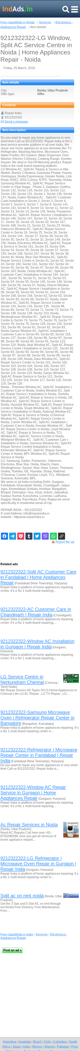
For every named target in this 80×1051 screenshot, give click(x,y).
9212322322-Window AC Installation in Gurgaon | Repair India (37, 644)
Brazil (37, 1041)
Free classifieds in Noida (17, 22)
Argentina (9, 1041)
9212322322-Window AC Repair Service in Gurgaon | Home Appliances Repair (33, 792)
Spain (17, 1046)
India (26, 1046)
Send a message (16, 121)
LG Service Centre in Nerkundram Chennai (22, 679)
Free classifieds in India (16, 934)
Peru (74, 1046)
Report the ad (65, 542)
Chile (47, 1041)
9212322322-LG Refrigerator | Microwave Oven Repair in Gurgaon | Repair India (38, 864)
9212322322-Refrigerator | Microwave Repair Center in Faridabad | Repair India (38, 755)
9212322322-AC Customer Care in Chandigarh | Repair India (35, 612)
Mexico (37, 1046)
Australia (25, 1041)
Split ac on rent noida (22, 895)
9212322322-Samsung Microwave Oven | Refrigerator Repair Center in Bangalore (37, 718)
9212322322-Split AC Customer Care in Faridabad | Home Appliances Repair (38, 577)
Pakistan (63, 1046)
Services (45, 22)
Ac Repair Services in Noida (29, 824)
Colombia (60, 1041)
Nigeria (49, 1046)
